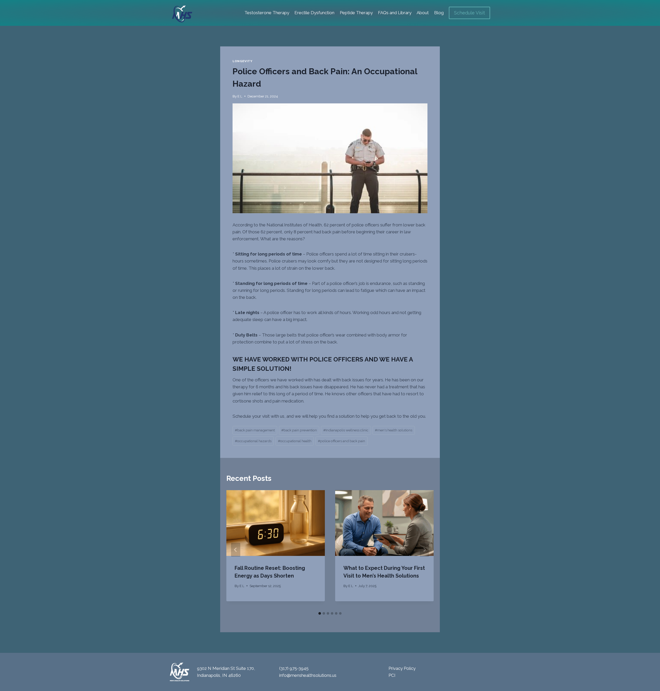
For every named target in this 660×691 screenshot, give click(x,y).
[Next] (424, 550)
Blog (439, 12)
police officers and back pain (341, 441)
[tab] (319, 613)
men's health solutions (393, 430)
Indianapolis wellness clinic (345, 430)
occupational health (294, 441)
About (423, 12)
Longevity (242, 61)
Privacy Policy (402, 668)
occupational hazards (253, 441)
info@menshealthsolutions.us (307, 675)
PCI (392, 675)
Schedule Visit (469, 12)
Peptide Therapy (356, 12)
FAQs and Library (394, 12)
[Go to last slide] (235, 550)
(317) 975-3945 (294, 668)
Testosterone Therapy (266, 12)
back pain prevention (299, 430)
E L (239, 96)
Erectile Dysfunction (314, 12)
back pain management (255, 430)
